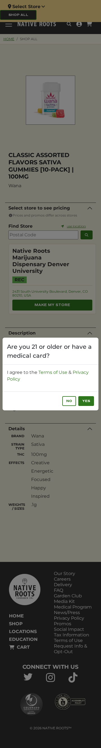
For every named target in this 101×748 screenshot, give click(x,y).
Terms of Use (52, 372)
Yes (86, 401)
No (69, 401)
